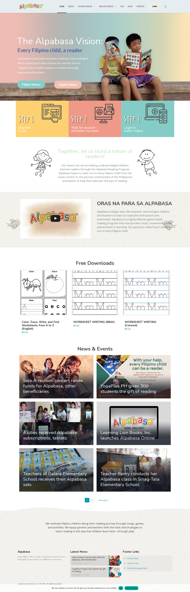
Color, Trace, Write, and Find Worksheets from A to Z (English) (40, 325)
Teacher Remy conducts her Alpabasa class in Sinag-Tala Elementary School (129, 479)
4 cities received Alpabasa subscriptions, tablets (50, 435)
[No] (186, 588)
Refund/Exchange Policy (137, 568)
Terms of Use (133, 563)
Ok (121, 588)
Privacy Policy (132, 558)
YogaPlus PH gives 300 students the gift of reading (128, 388)
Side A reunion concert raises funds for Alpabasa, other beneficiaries (53, 386)
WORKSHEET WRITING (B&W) (94, 322)
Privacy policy (131, 588)
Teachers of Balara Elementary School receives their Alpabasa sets (55, 479)
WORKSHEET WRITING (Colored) (140, 323)
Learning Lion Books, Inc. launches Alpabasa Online (127, 435)
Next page (102, 500)
